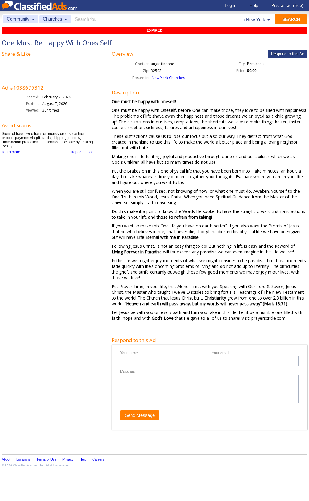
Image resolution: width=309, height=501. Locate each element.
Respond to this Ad (287, 54)
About (6, 459)
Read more (11, 152)
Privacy (68, 459)
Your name (129, 353)
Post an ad (287, 5)
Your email (220, 353)
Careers (98, 459)
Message (127, 371)
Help (254, 5)
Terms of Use (46, 459)
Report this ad (82, 152)
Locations (23, 459)
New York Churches (168, 77)
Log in (231, 5)
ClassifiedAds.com (25, 465)
